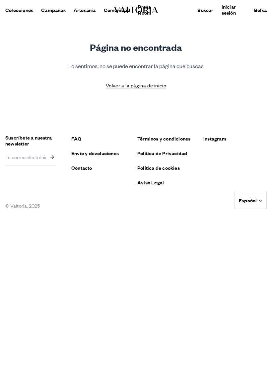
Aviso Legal (150, 182)
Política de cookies (158, 167)
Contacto (81, 167)
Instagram (214, 138)
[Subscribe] (53, 157)
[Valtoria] (136, 10)
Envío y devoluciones (95, 153)
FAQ (76, 138)
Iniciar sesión (229, 10)
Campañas (53, 10)
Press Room (144, 10)
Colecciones (19, 10)
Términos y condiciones (163, 138)
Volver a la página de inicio (136, 85)
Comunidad (117, 10)
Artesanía (85, 10)
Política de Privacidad (162, 153)
